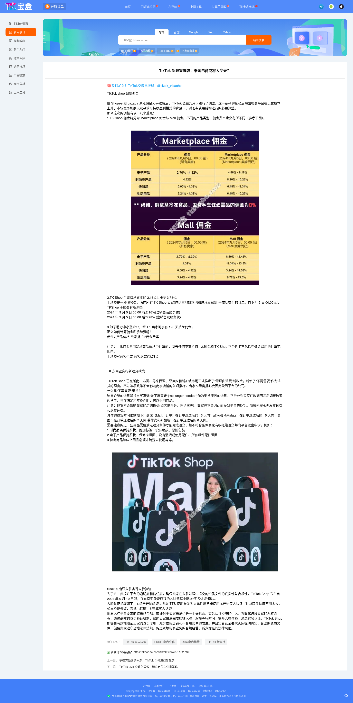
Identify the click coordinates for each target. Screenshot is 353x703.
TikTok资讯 (148, 6)
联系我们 (159, 685)
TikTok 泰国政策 (135, 642)
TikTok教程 (127, 50)
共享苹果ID (219, 6)
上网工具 (196, 6)
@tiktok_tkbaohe (169, 85)
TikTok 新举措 (216, 642)
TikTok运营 (179, 691)
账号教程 (145, 50)
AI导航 (173, 6)
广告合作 (145, 685)
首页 (128, 6)
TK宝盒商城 (247, 6)
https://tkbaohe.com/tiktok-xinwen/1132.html (162, 652)
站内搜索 (258, 40)
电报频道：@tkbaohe (214, 691)
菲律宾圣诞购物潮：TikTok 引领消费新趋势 (146, 660)
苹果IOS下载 (205, 685)
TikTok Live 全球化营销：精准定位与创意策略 (148, 667)
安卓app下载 (187, 685)
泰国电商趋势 (191, 642)
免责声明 (117, 696)
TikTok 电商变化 (164, 642)
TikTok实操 (194, 691)
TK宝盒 (172, 685)
